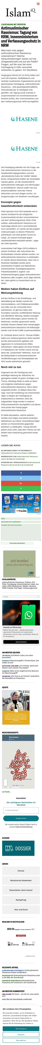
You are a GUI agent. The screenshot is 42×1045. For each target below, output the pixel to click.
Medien (26, 586)
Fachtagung (11, 584)
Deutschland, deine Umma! (21, 890)
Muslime (32, 586)
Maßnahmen (17, 586)
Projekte (10, 588)
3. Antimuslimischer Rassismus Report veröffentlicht (18, 452)
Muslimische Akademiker (21, 880)
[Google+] (21, 483)
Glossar (21, 871)
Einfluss (28, 582)
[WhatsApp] (21, 488)
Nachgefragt (21, 900)
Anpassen (21, 1034)
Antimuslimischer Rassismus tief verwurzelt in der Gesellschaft (20, 463)
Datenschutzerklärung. (24, 827)
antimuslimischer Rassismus (13, 582)
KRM (9, 586)
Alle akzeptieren (21, 1029)
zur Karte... (6, 792)
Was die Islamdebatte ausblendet (17, 999)
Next (33, 942)
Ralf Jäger (18, 588)
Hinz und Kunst (21, 910)
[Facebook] (21, 473)
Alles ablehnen (21, 1040)
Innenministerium (23, 584)
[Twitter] (21, 478)
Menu (38, 3)
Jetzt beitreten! (21, 642)
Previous (8, 942)
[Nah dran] (40, 1006)
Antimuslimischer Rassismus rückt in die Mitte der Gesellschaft (19, 458)
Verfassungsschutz (30, 588)
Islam (33, 584)
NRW (4, 588)
